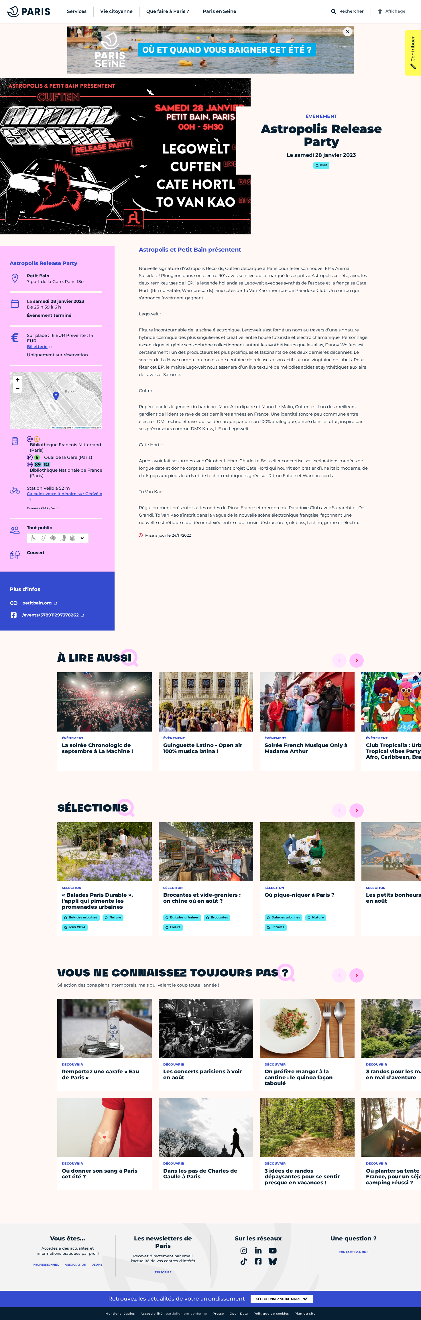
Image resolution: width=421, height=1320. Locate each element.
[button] (56, 396)
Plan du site (305, 1313)
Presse (218, 1313)
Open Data (239, 1313)
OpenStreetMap (81, 427)
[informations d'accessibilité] (58, 538)
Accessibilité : (174, 1313)
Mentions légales (120, 1313)
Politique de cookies (271, 1313)
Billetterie (37, 346)
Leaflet (57, 427)
